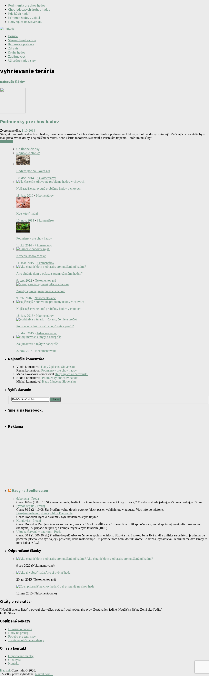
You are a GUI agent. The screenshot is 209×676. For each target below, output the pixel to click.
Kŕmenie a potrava (21, 44)
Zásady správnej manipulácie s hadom (40, 291)
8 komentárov (45, 220)
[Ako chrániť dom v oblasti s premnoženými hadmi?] (51, 558)
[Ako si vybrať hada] (30, 572)
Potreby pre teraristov (22, 636)
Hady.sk (5, 670)
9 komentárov (45, 195)
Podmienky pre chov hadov (26, 5)
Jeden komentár (47, 333)
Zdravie (13, 48)
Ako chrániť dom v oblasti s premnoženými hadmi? (49, 273)
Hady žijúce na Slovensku (25, 22)
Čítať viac (6, 141)
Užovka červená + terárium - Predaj (39, 531)
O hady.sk (14, 659)
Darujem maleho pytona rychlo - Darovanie (44, 513)
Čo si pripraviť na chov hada (75, 586)
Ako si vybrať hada (57, 572)
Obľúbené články (27, 149)
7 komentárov (43, 245)
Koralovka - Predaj (28, 520)
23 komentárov (46, 178)
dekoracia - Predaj (28, 498)
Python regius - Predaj (30, 506)
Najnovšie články (28, 153)
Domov (13, 36)
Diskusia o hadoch (20, 629)
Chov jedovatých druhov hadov (29, 9)
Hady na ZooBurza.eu (30, 490)
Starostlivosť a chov (22, 40)
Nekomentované (45, 280)
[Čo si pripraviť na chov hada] (36, 586)
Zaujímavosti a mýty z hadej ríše (37, 344)
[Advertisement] (134, 36)
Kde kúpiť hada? (19, 13)
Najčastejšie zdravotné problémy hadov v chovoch (48, 188)
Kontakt (13, 663)
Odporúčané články (20, 656)
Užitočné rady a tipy (22, 60)
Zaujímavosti (17, 56)
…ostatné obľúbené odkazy (26, 640)
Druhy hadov (16, 52)
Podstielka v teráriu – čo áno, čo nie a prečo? (45, 326)
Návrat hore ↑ (44, 674)
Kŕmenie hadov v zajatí (24, 18)
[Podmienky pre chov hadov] (13, 112)
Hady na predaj (18, 633)
